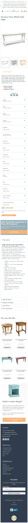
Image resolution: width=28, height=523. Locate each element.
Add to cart (9, 215)
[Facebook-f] (3, 439)
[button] (2, 11)
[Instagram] (6, 439)
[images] (14, 39)
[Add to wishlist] (11, 322)
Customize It (7, 347)
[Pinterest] (8, 439)
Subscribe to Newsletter (14, 493)
